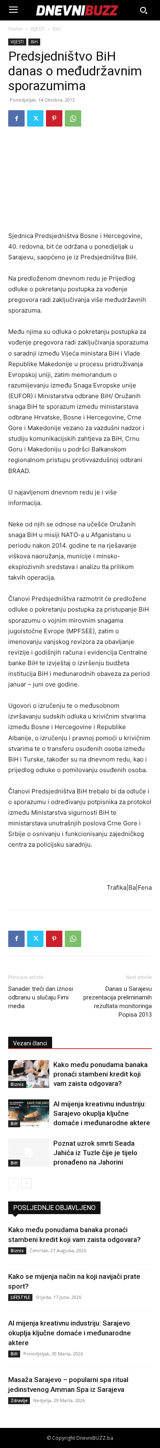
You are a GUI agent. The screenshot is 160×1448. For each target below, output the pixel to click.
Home (15, 28)
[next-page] (26, 1183)
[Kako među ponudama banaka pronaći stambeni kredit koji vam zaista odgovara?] (28, 1074)
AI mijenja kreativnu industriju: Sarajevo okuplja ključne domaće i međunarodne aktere (101, 1113)
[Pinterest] (54, 118)
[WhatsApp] (73, 118)
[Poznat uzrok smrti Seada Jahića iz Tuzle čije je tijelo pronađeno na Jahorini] (28, 1153)
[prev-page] (13, 1183)
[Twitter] (35, 118)
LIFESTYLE (20, 1297)
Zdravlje (19, 1400)
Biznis (17, 1084)
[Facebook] (16, 118)
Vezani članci (30, 1043)
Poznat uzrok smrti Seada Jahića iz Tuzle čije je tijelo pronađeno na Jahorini (95, 1152)
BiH (57, 28)
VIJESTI (37, 28)
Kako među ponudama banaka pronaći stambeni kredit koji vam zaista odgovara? (100, 1074)
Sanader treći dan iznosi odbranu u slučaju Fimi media (40, 997)
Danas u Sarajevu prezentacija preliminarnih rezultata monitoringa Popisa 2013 (117, 1001)
